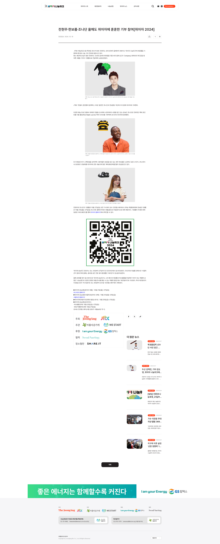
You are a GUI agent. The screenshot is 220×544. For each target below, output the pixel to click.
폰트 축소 (155, 37)
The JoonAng (169, 6)
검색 (152, 6)
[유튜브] (158, 6)
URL (140, 316)
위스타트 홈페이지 (79, 292)
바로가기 (154, 538)
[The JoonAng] (169, 6)
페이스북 (129, 316)
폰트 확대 (160, 37)
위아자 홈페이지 (96, 212)
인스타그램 (161, 6)
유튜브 (158, 6)
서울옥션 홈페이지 (79, 297)
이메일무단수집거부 (63, 536)
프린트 (149, 37)
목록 (110, 465)
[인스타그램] (161, 6)
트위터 (134, 316)
